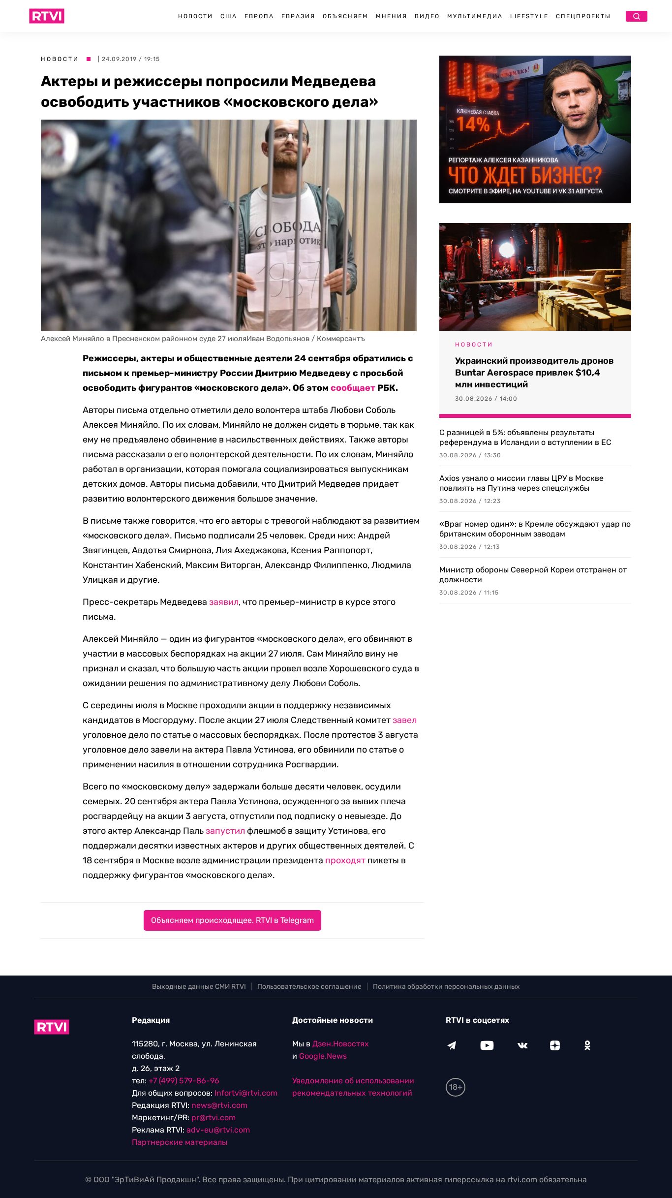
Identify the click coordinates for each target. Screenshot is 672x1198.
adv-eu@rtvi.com (218, 1130)
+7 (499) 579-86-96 (184, 1080)
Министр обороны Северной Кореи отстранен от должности (533, 574)
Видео (427, 16)
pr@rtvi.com (213, 1117)
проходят (345, 860)
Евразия (298, 16)
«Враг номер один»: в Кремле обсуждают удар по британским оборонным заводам (535, 528)
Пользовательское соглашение (309, 986)
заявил (224, 602)
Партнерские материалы (179, 1142)
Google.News (323, 1056)
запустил (225, 830)
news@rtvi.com (219, 1105)
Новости (195, 16)
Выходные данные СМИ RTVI (199, 986)
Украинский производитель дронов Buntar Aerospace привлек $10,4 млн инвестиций (534, 372)
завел (405, 720)
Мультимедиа (475, 16)
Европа (259, 16)
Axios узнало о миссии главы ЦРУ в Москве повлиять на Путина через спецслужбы (521, 483)
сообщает (353, 387)
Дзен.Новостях (340, 1043)
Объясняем (345, 16)
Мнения (391, 16)
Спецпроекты (583, 16)
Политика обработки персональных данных (446, 986)
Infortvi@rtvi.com (245, 1093)
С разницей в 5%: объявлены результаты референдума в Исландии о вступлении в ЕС (525, 437)
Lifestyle (529, 16)
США (228, 16)
